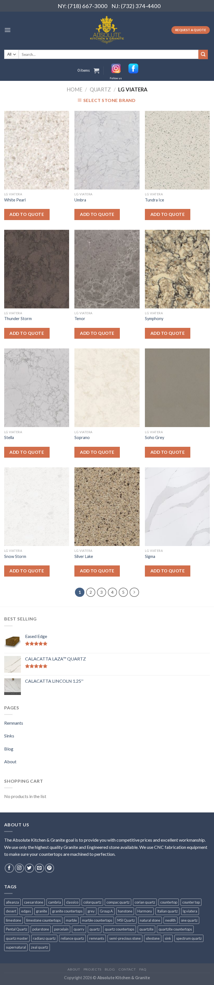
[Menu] (7, 30)
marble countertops (97, 920)
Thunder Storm (18, 318)
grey (91, 911)
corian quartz (145, 902)
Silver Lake (83, 556)
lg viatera (190, 911)
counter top (191, 902)
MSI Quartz (126, 920)
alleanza (12, 902)
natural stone (150, 920)
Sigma (150, 556)
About (10, 761)
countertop (168, 902)
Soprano (82, 437)
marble (71, 920)
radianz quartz (44, 938)
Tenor (79, 318)
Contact (127, 969)
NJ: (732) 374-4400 (136, 6)
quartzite (146, 929)
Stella (9, 437)
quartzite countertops (175, 929)
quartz (94, 929)
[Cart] (96, 70)
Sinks (9, 735)
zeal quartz (39, 947)
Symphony (154, 318)
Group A (106, 911)
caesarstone (33, 902)
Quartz (100, 89)
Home (74, 89)
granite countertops (67, 911)
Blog (8, 748)
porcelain (61, 929)
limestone (13, 920)
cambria (54, 902)
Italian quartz (167, 911)
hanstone (125, 911)
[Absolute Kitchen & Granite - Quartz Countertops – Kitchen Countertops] (107, 30)
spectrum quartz (189, 938)
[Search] (203, 54)
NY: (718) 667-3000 (80, 6)
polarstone (40, 929)
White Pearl (15, 200)
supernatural (16, 947)
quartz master (17, 938)
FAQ (143, 969)
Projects (92, 969)
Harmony (144, 911)
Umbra (80, 200)
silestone (153, 938)
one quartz (189, 920)
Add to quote (26, 214)
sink (168, 938)
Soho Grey (154, 437)
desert (11, 911)
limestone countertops (43, 920)
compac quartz (118, 902)
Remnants (13, 722)
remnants (96, 938)
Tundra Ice (154, 200)
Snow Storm (15, 556)
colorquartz (92, 902)
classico (72, 902)
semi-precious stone (125, 938)
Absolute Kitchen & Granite (123, 977)
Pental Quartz (16, 929)
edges (26, 911)
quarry (79, 929)
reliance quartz (72, 938)
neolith (170, 920)
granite (41, 911)
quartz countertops (119, 929)
